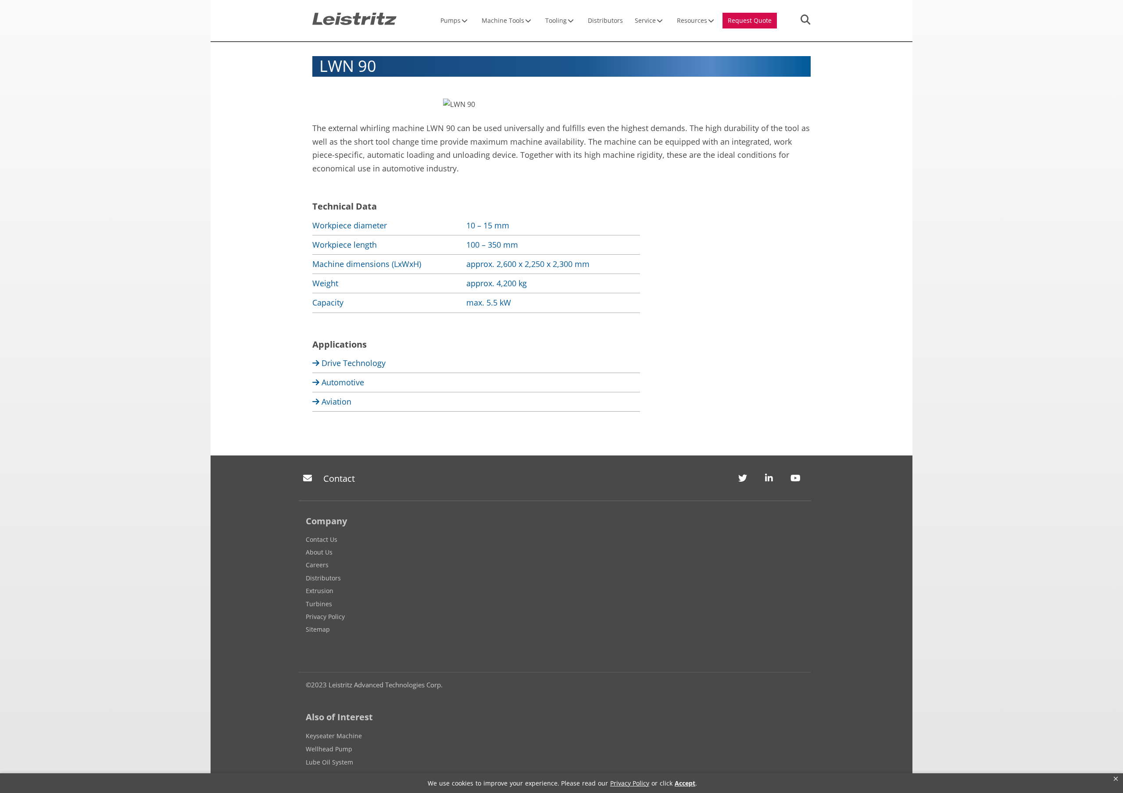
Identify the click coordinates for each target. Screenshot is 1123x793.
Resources (692, 20)
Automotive (341, 382)
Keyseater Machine (334, 736)
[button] (1116, 779)
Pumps (450, 20)
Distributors (605, 20)
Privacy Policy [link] (629, 783)
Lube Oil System (329, 762)
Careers (317, 565)
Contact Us (321, 539)
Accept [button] (685, 783)
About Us (319, 552)
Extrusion (319, 591)
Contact (339, 478)
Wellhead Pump (329, 749)
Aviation (335, 401)
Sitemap (318, 629)
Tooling (556, 20)
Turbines (319, 604)
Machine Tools (503, 20)
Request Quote (750, 20)
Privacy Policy (325, 616)
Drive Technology (352, 363)
